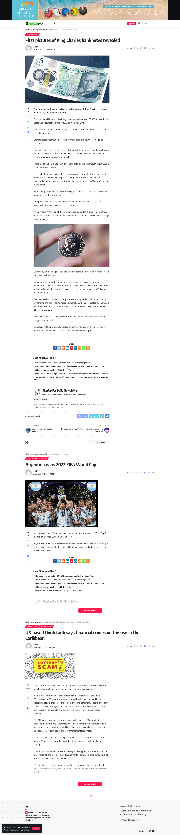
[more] (54, 23)
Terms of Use (23, 830)
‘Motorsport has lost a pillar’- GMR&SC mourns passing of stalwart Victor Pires (64, 576)
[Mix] (79, 348)
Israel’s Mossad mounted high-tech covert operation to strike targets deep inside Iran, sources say (71, 374)
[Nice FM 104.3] (38, 23)
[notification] (139, 23)
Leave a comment (100, 442)
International (32, 34)
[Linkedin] (67, 348)
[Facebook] (55, 348)
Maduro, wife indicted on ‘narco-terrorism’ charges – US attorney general (62, 363)
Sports (44, 458)
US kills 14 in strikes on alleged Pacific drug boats (53, 370)
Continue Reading (90, 610)
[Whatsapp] (84, 348)
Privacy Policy (9, 830)
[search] (142, 23)
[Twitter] (59, 348)
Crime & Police (32, 626)
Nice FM (35, 47)
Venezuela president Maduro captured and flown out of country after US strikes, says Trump (69, 366)
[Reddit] (63, 348)
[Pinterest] (71, 348)
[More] (88, 348)
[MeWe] (75, 348)
